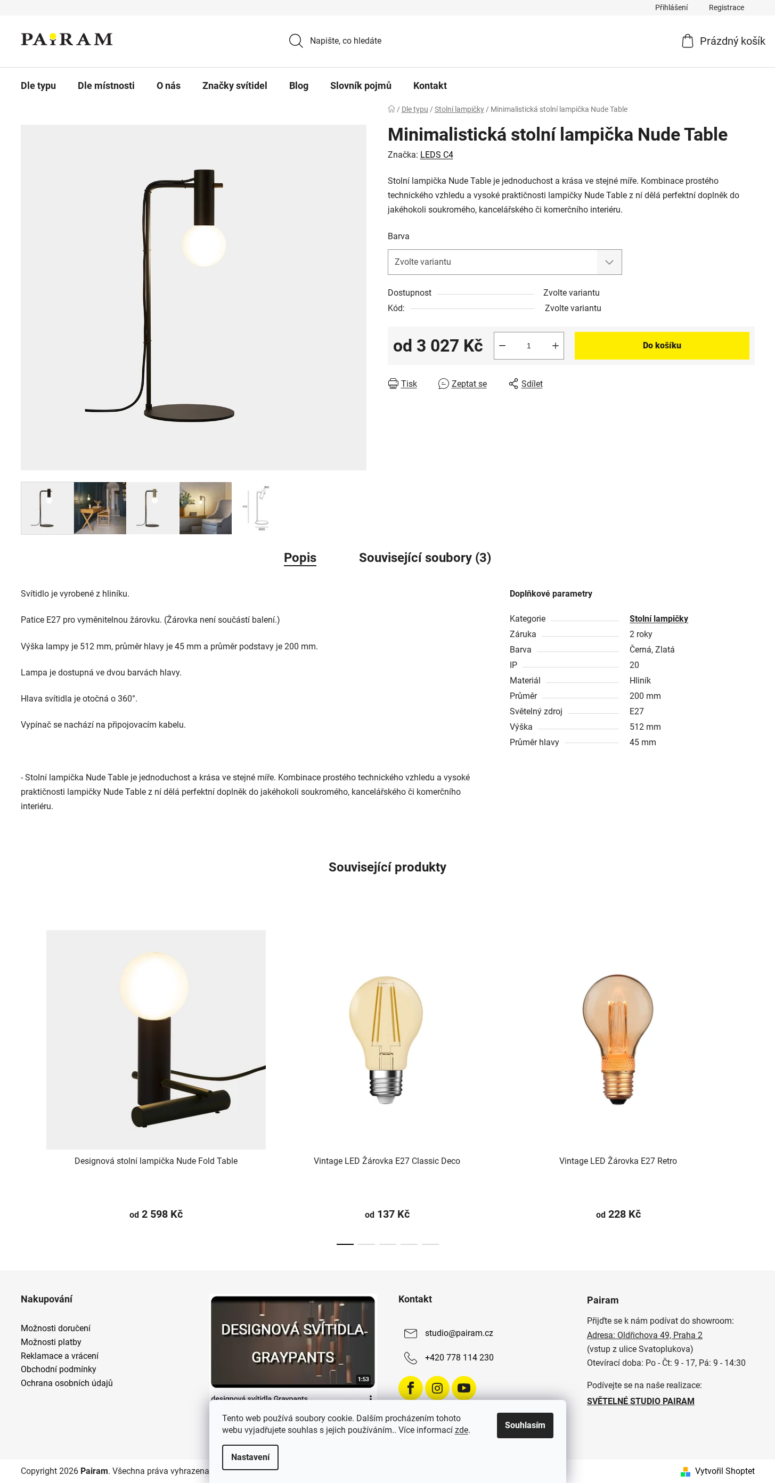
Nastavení (250, 1457)
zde (461, 1430)
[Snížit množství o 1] (502, 345)
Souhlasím (525, 1425)
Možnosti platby (51, 1342)
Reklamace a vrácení (60, 1356)
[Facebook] (410, 1388)
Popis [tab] (300, 557)
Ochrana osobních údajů (67, 1383)
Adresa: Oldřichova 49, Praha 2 (645, 1335)
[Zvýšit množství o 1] (556, 345)
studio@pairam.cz (459, 1334)
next (746, 1084)
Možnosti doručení (56, 1328)
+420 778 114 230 (459, 1358)
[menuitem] (38, 86)
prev (29, 1084)
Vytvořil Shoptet (725, 1471)
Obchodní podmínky (58, 1369)
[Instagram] (437, 1388)
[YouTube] (464, 1388)
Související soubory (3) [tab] (425, 557)
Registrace (726, 7)
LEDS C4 (436, 155)
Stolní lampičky (659, 619)
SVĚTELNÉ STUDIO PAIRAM (641, 1401)
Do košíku (662, 345)
